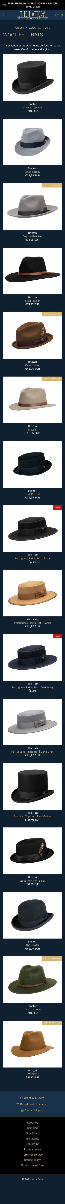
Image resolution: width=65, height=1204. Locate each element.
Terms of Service (32, 1154)
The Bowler (32, 945)
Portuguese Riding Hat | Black (32, 558)
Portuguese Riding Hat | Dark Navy (32, 687)
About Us (32, 1122)
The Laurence (32, 1009)
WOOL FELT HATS (39, 28)
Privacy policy (32, 1149)
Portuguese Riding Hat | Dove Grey (32, 751)
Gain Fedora (32, 365)
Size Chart (32, 1133)
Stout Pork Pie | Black (32, 880)
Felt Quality (32, 1138)
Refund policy (32, 1159)
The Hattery (36, 1179)
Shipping (32, 1127)
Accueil (19, 28)
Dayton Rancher (32, 236)
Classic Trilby (32, 171)
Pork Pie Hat (32, 494)
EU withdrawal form (32, 1165)
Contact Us (32, 1143)
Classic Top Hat (32, 107)
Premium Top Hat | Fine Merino (32, 816)
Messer (32, 429)
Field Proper (32, 300)
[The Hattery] (32, 15)
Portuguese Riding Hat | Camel (32, 622)
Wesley (32, 1074)
